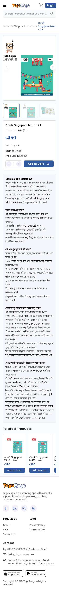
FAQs (5, 529)
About (6, 525)
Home (6, 26)
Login (50, 5)
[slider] (11, 130)
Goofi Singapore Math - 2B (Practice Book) (13, 458)
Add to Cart (14, 470)
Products (29, 26)
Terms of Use (37, 529)
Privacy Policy (37, 525)
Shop (17, 26)
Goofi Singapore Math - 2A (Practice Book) (38, 458)
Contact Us (9, 534)
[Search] (53, 13)
